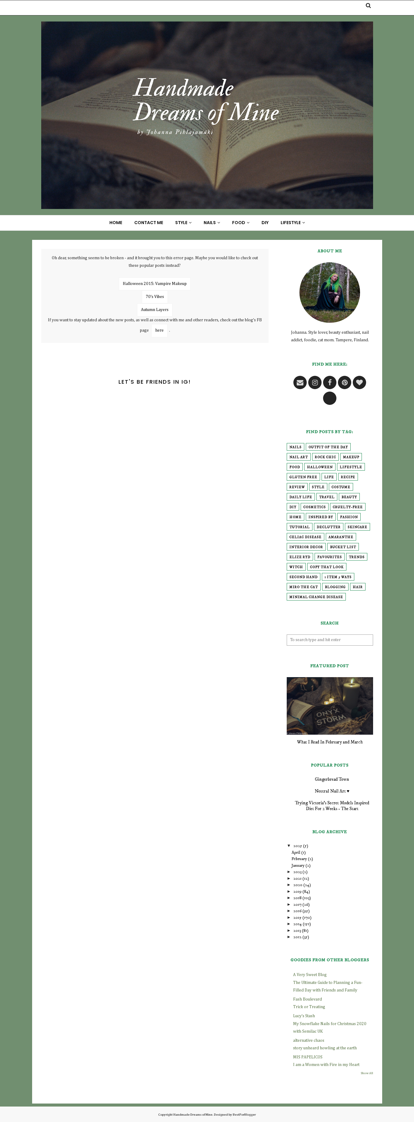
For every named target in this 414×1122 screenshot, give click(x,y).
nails (295, 447)
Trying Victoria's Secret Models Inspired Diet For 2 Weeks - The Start (332, 806)
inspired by (321, 517)
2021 (297, 878)
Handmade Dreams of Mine (192, 1114)
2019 (297, 891)
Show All (367, 1073)
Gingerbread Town (332, 779)
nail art (298, 457)
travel (327, 497)
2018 (297, 898)
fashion (349, 517)
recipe (348, 477)
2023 (297, 872)
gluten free (303, 477)
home (295, 517)
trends (357, 557)
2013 (297, 930)
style (318, 487)
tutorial (299, 527)
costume (341, 487)
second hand (303, 577)
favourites (329, 557)
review (297, 487)
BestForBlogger (244, 1114)
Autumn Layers (155, 310)
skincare (357, 527)
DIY (292, 507)
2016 (297, 911)
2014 (297, 924)
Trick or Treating (309, 1007)
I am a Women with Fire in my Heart (326, 1065)
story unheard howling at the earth (325, 1048)
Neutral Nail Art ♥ (332, 791)
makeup (351, 457)
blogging (335, 587)
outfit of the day (328, 447)
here (159, 330)
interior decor (306, 547)
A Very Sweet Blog (310, 975)
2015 (297, 917)
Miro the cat (303, 587)
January (298, 865)
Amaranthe (341, 537)
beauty (349, 497)
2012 (297, 937)
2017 (297, 904)
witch (296, 567)
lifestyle (351, 467)
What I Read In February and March (330, 742)
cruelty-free (348, 507)
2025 (297, 846)
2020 (297, 885)
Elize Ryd (299, 557)
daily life (300, 497)
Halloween (320, 467)
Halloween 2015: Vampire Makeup (155, 284)
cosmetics (314, 507)
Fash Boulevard (307, 999)
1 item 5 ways (338, 577)
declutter (329, 527)
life (329, 477)
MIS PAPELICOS (307, 1057)
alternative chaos (308, 1040)
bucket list (343, 547)
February (299, 859)
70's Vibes (155, 297)
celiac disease (305, 537)
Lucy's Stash (304, 1016)
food (294, 467)
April (296, 852)
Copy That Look (327, 567)
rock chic (325, 457)
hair (358, 587)
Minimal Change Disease (316, 597)
